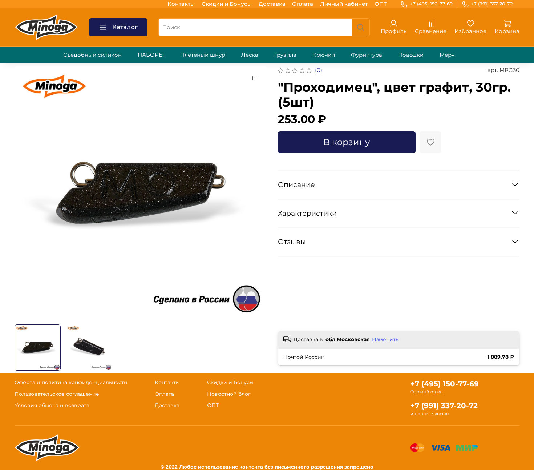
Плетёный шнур (202, 54)
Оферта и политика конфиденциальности (71, 382)
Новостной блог (229, 394)
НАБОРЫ (151, 54)
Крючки (323, 54)
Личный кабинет (344, 3)
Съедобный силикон (92, 54)
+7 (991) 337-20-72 (492, 4)
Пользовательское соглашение (57, 394)
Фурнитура (366, 54)
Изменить (385, 339)
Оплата (302, 3)
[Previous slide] (25, 192)
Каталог (125, 27)
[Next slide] (256, 192)
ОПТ (381, 3)
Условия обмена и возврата (52, 405)
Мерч (447, 54)
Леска (249, 54)
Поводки (411, 54)
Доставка (272, 3)
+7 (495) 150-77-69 (431, 4)
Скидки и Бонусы (227, 3)
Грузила (285, 54)
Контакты (181, 3)
